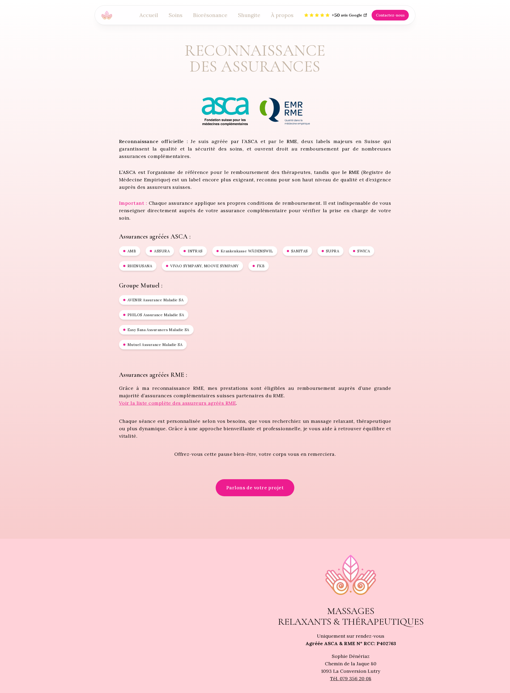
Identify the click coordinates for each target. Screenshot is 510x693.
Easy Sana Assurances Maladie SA (158, 329)
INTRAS (195, 251)
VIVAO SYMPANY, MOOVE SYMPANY (204, 266)
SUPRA (332, 251)
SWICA (363, 251)
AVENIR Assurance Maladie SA (156, 300)
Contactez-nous (390, 15)
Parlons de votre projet (255, 488)
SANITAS (299, 251)
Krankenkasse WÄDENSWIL (247, 251)
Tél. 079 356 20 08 (350, 678)
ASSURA (162, 251)
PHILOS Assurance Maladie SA (156, 314)
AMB (132, 251)
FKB (261, 266)
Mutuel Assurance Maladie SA (155, 344)
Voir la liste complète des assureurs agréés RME (177, 403)
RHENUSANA (140, 266)
